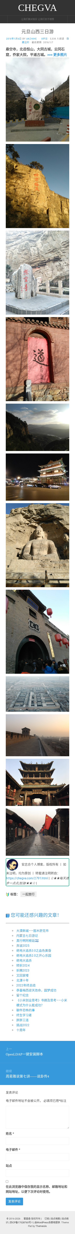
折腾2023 (22, 970)
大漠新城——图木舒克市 (32, 931)
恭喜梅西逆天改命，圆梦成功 (36, 990)
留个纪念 (22, 995)
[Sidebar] (4, 19)
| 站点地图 (55, 1218)
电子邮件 (13, 1149)
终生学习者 (24, 1015)
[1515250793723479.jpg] (37, 359)
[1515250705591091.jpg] (37, 427)
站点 (9, 1166)
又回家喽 (22, 975)
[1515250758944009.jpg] (37, 545)
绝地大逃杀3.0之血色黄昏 (33, 950)
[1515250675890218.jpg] (37, 832)
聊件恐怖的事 (25, 1010)
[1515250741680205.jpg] (37, 477)
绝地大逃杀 (24, 960)
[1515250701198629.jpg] (37, 694)
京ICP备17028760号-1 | (22, 1222)
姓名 (10, 1133)
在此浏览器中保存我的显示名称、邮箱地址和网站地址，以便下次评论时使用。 (36, 1189)
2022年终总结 (26, 985)
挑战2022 (22, 1025)
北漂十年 (22, 980)
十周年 (21, 1030)
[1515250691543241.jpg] (37, 99)
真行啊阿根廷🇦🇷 (27, 941)
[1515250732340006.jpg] (37, 186)
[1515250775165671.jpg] (37, 272)
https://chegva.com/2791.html (27, 878)
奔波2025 (22, 945)
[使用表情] (67, 1132)
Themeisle (41, 1226)
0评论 (44, 38)
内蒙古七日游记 (27, 936)
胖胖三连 (22, 1020)
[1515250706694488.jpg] (37, 782)
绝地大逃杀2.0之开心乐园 (33, 955)
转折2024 (22, 965)
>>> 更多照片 (57, 55)
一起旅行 (28, 894)
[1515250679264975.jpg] (37, 735)
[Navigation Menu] (71, 19)
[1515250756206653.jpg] (37, 631)
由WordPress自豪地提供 (47, 1222)
